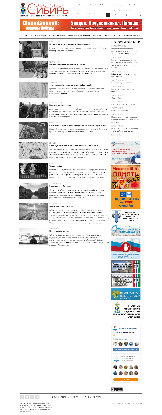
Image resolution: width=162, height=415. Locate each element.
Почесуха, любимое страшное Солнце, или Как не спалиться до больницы (125, 119)
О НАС (25, 35)
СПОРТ (118, 35)
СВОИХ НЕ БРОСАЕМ (132, 35)
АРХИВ (86, 397)
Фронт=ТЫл (116, 98)
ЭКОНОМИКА (85, 35)
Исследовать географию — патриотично (69, 44)
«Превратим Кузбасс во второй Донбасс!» (70, 85)
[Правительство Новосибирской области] (125, 272)
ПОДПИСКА (65, 397)
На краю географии (59, 231)
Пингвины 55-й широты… (62, 206)
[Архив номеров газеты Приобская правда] (125, 236)
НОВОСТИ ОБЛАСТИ (125, 42)
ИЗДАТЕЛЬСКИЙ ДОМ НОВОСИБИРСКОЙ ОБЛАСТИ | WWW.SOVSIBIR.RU (45, 9)
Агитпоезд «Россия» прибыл (123, 104)
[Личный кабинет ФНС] (125, 163)
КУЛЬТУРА (109, 35)
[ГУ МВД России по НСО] (125, 318)
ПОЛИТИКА (72, 35)
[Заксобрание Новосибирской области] (125, 286)
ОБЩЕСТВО (97, 35)
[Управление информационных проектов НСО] (125, 222)
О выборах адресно (119, 111)
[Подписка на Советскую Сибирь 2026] (125, 208)
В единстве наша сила (60, 105)
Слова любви (56, 166)
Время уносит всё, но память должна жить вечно (73, 146)
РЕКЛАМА (76, 397)
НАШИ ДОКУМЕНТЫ (38, 35)
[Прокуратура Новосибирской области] (125, 300)
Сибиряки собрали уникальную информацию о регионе (77, 125)
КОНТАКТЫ (97, 397)
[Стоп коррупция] (125, 258)
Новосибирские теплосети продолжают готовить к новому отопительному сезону (124, 51)
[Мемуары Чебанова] (125, 188)
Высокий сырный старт (121, 83)
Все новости (116, 134)
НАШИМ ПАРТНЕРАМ (57, 35)
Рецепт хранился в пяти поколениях (67, 65)
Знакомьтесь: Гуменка (60, 186)
